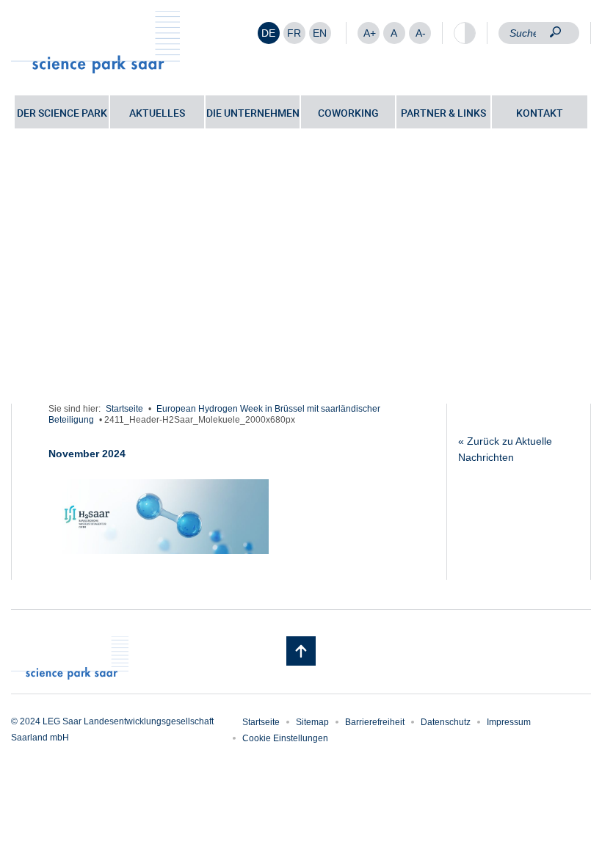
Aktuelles (157, 113)
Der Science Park (62, 113)
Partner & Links (443, 113)
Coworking (348, 113)
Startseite (124, 409)
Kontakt (539, 113)
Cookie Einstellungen (285, 738)
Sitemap (312, 722)
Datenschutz (446, 722)
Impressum (509, 722)
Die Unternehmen (253, 113)
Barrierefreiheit (375, 722)
